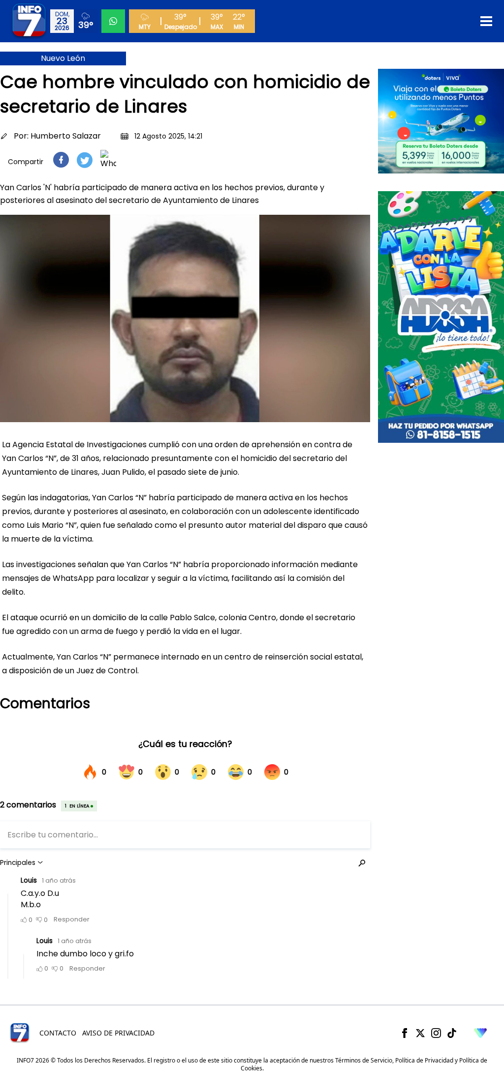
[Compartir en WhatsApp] (108, 160)
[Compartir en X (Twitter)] (85, 160)
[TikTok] (452, 1033)
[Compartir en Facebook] (61, 160)
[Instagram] (436, 1033)
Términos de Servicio (363, 1060)
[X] (420, 1033)
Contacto (57, 1032)
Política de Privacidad (424, 1060)
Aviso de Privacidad (118, 1032)
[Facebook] (405, 1033)
